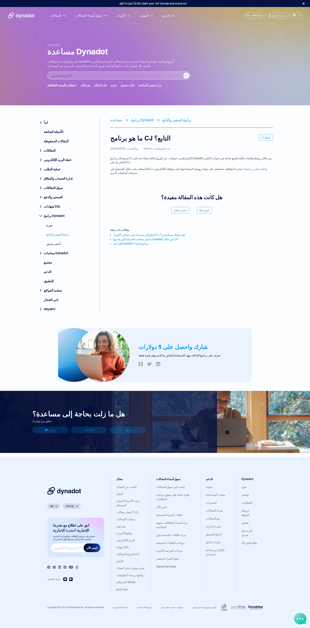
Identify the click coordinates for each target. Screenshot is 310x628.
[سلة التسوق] (296, 15)
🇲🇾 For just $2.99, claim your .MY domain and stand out (153, 3)
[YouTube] (71, 567)
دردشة (52, 430)
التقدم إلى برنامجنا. (254, 169)
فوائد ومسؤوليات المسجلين (204, 607)
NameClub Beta (166, 566)
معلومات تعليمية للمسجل (172, 607)
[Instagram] (54, 567)
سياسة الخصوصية (120, 607)
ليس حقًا (204, 210)
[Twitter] (65, 567)
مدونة (128, 430)
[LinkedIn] (59, 567)
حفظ (268, 137)
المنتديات (89, 430)
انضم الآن (91, 548)
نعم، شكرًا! (180, 210)
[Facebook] (48, 567)
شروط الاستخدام (144, 607)
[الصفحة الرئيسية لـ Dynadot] (21, 15)
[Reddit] (77, 567)
